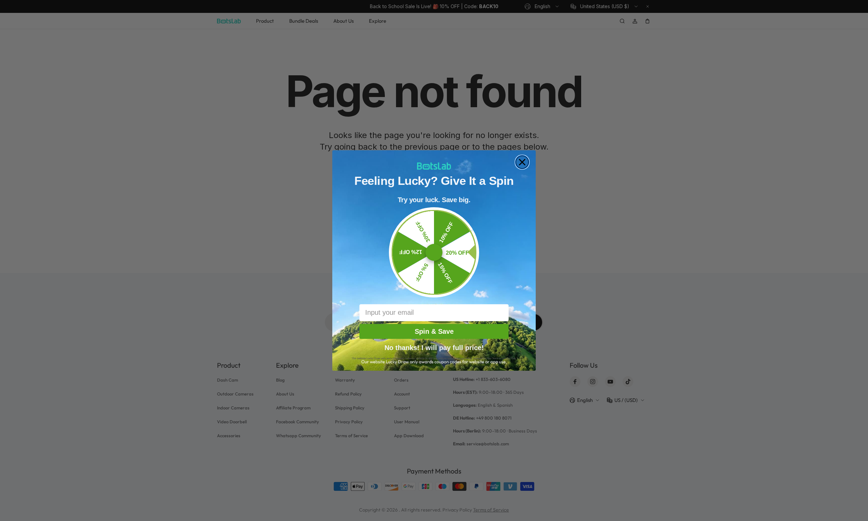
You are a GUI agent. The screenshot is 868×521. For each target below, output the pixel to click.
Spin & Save (434, 331)
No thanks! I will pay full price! (434, 347)
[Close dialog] (522, 162)
